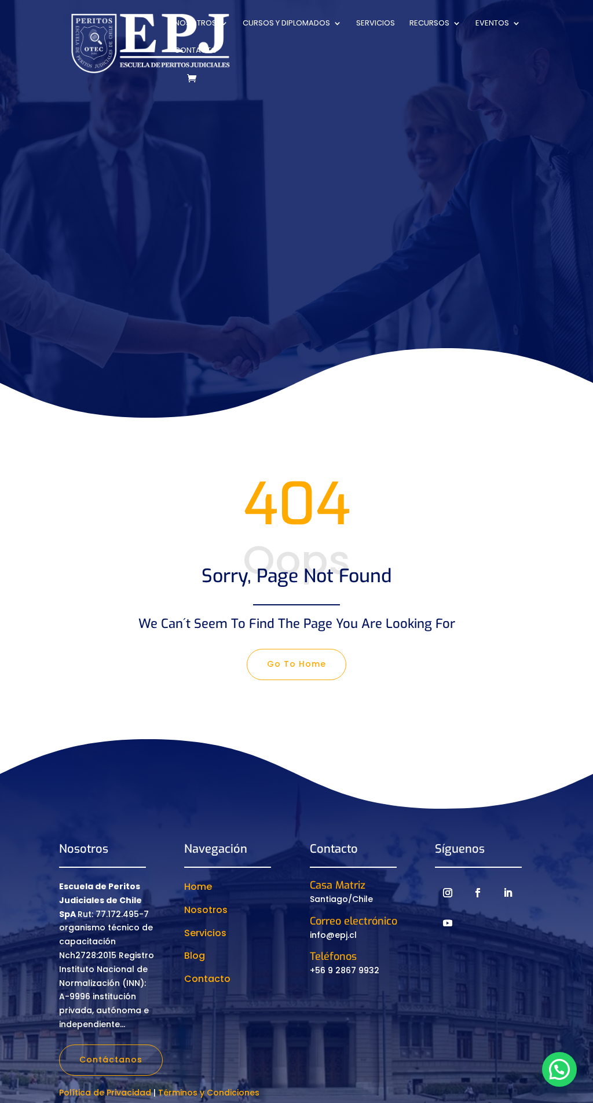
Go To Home (296, 664)
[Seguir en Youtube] (447, 923)
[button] (559, 1069)
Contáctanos (110, 1059)
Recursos (429, 23)
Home (198, 886)
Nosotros (195, 23)
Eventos (492, 23)
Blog (194, 955)
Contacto (195, 51)
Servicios (375, 23)
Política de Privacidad (105, 1092)
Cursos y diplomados (286, 23)
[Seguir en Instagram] (447, 892)
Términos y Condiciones (208, 1092)
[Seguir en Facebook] (477, 892)
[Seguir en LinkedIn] (508, 892)
